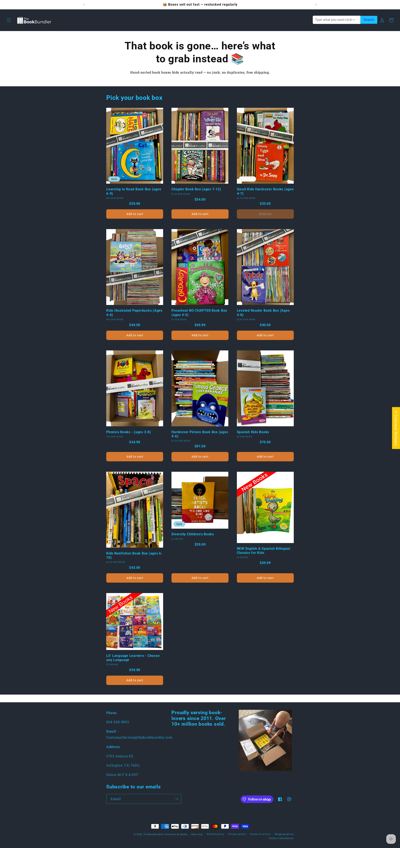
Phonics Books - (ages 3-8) (128, 432)
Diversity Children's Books (192, 534)
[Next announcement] (315, 4)
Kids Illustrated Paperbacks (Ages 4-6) (134, 313)
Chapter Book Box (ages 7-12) (196, 189)
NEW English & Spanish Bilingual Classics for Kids (263, 551)
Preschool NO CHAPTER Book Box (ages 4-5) (199, 313)
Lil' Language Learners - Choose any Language (133, 658)
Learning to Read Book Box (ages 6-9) (133, 191)
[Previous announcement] (84, 4)
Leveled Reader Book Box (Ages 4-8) (263, 313)
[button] (8, 20)
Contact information (281, 838)
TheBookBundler (153, 834)
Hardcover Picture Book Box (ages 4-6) (199, 434)
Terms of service (260, 833)
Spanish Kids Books (253, 432)
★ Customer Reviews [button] (396, 428)
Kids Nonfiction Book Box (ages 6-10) (134, 555)
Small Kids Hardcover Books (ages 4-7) (265, 191)
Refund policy (215, 833)
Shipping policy (284, 833)
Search (369, 19)
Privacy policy (237, 833)
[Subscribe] (176, 799)
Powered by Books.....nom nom (184, 834)
